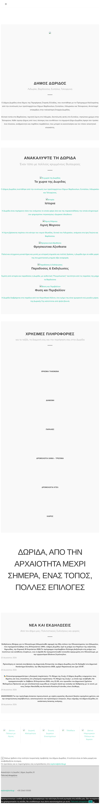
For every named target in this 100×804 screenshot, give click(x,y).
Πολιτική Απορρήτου (9, 775)
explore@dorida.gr (8, 791)
